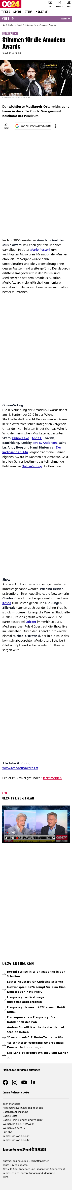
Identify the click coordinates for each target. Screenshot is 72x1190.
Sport (17, 12)
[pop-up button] (59, 838)
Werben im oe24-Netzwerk (18, 1124)
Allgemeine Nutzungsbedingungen (23, 1108)
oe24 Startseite (11, 1104)
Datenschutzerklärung (15, 1112)
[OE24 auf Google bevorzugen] (55, 126)
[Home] (3, 25)
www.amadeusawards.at (20, 768)
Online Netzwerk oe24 (16, 1092)
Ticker (5, 12)
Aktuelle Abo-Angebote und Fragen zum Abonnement (34, 1169)
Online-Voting (32, 466)
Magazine (42, 12)
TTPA (6, 1177)
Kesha (6, 603)
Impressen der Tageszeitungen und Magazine (29, 1173)
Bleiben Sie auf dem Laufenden (21, 1070)
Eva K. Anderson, (45, 443)
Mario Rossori (40, 250)
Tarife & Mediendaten (15, 1165)
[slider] (20, 838)
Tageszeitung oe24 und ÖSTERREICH (24, 1149)
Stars (28, 12)
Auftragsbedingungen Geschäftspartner (26, 1161)
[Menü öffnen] (68, 12)
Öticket (31, 622)
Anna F (37, 438)
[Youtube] (24, 1082)
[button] (36, 825)
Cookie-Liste (10, 1116)
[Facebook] (5, 1082)
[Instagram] (14, 1082)
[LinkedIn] (33, 1082)
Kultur (8, 18)
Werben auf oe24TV (14, 1128)
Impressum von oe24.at (16, 1136)
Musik (19, 25)
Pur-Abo (7, 1132)
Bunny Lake (20, 438)
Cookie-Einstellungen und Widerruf (23, 1120)
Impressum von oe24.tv (16, 1140)
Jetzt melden (52, 778)
